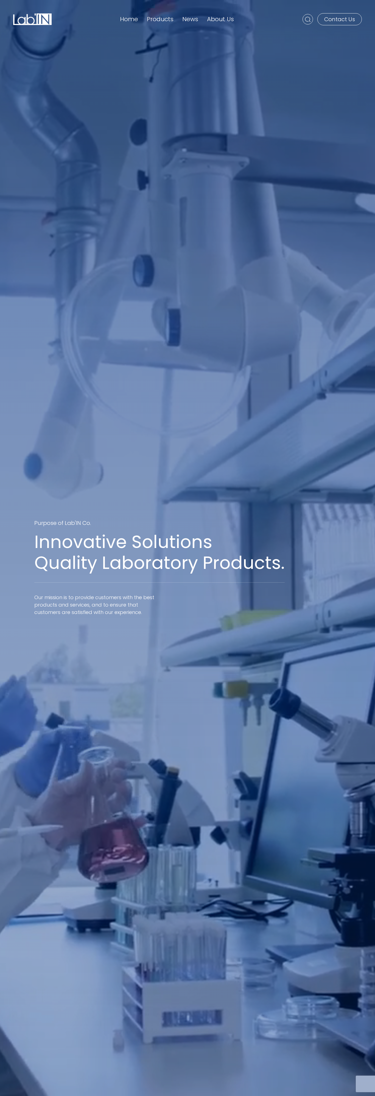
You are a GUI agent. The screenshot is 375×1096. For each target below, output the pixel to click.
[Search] (308, 19)
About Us (220, 19)
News (190, 19)
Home (129, 19)
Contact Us (339, 19)
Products (160, 19)
